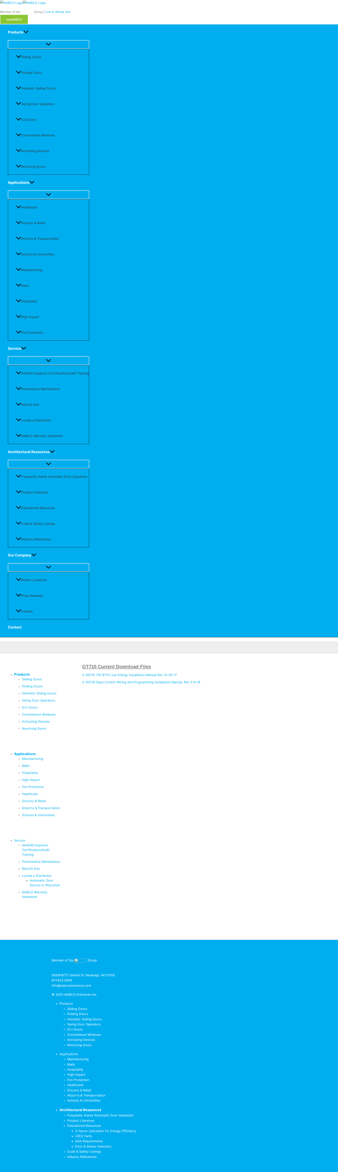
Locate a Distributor (36, 420)
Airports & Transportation (40, 239)
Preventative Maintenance (40, 389)
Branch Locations (34, 580)
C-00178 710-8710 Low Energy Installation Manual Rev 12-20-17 (129, 675)
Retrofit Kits (30, 405)
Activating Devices (35, 151)
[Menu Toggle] (48, 44)
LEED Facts (83, 1136)
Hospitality (29, 301)
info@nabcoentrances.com (71, 985)
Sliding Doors (31, 57)
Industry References (35, 539)
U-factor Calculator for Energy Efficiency (105, 1131)
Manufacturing (31, 270)
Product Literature (34, 492)
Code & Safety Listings (38, 524)
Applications (18, 182)
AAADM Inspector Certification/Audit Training (55, 373)
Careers (27, 611)
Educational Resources (38, 508)
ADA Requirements (89, 1141)
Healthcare (29, 207)
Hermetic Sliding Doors (38, 88)
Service (14, 348)
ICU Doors (29, 120)
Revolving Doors (33, 167)
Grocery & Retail (33, 223)
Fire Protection (32, 332)
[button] (14, 19)
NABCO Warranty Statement (42, 436)
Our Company (19, 555)
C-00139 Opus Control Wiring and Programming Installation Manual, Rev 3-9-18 (141, 682)
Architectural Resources (29, 452)
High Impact (30, 317)
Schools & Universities (37, 254)
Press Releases (32, 596)
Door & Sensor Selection (93, 1146)
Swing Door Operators (37, 104)
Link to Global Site (57, 12)
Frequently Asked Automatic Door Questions (54, 477)
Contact (15, 627)
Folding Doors (31, 73)
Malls (25, 286)
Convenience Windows (38, 135)
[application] (26, 32)
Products (15, 32)
